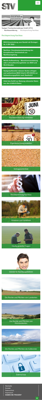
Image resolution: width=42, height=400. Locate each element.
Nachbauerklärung (10, 30)
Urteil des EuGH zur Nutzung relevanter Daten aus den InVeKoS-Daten (20, 82)
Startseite (8, 386)
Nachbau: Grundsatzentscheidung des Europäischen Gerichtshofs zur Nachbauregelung (18, 52)
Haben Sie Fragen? (13, 395)
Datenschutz (9, 390)
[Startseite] (9, 6)
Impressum (9, 393)
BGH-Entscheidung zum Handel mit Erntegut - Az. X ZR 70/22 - (21, 43)
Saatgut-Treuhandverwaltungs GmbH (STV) (17, 28)
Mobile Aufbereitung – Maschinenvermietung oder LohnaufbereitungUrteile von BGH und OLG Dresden (20, 63)
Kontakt (8, 388)
